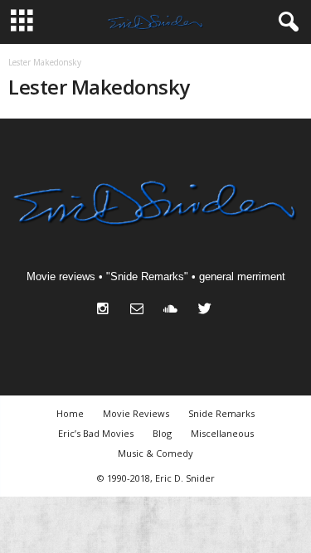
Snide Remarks (221, 413)
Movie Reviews (136, 413)
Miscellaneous (222, 433)
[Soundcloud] (175, 310)
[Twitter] (207, 310)
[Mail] (141, 310)
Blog (162, 433)
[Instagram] (107, 310)
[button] (285, 22)
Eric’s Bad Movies (96, 433)
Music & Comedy (155, 453)
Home (70, 413)
